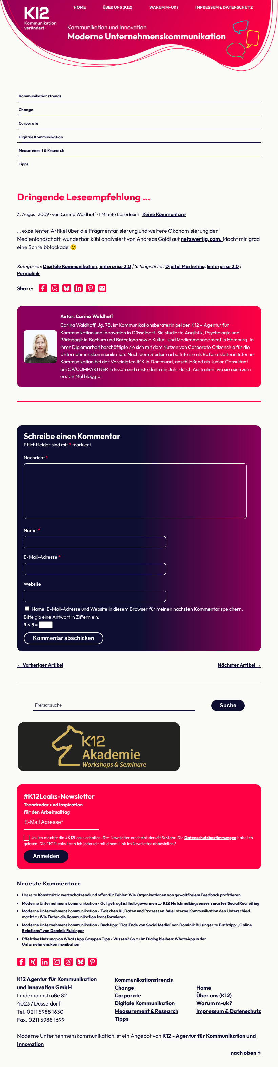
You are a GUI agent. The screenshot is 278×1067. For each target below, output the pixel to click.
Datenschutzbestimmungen (210, 837)
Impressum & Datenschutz (224, 7)
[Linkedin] (78, 288)
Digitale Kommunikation (41, 136)
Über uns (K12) (117, 7)
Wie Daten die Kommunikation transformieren (83, 916)
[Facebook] (43, 288)
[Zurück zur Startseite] (51, 24)
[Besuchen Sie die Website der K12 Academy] (99, 770)
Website (32, 584)
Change (26, 109)
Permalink (28, 273)
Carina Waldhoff (94, 316)
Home (80, 7)
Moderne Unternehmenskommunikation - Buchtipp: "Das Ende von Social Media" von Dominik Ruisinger (117, 924)
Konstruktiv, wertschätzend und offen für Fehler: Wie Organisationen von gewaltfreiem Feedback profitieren (139, 894)
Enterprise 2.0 (115, 266)
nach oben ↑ (246, 1052)
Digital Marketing (185, 266)
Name (32, 530)
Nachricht (36, 458)
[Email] (102, 288)
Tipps (23, 163)
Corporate (28, 123)
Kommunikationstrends (40, 96)
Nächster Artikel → (239, 665)
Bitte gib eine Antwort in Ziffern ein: (61, 617)
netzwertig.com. (202, 238)
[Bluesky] (66, 288)
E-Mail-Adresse (42, 557)
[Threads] (55, 288)
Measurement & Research (41, 150)
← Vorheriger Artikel (40, 665)
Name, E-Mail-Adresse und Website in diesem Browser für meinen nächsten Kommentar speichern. (137, 609)
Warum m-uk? (163, 7)
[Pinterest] (90, 288)
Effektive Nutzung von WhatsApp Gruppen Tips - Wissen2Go (78, 938)
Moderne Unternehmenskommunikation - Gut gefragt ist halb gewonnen (89, 903)
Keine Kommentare (164, 214)
